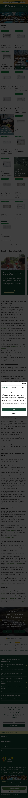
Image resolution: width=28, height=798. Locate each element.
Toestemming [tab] (5, 387)
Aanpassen (13, 413)
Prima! (14, 409)
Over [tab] (23, 387)
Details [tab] (14, 387)
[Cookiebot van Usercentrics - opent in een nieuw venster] (21, 384)
